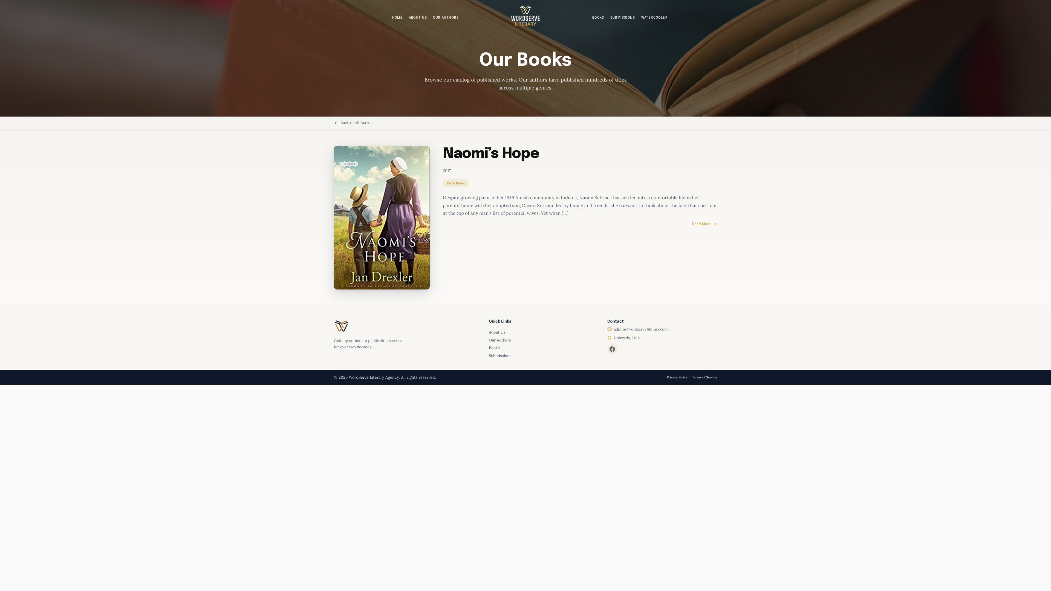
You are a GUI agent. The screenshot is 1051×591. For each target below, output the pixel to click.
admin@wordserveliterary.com (641, 329)
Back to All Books (355, 122)
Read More (701, 224)
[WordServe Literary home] (525, 16)
